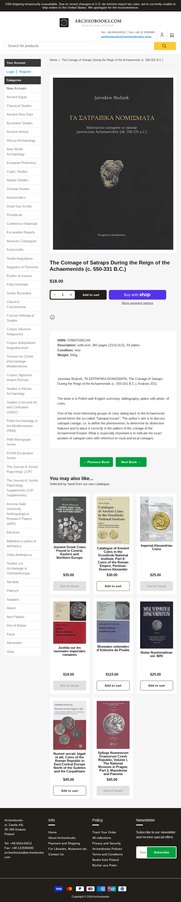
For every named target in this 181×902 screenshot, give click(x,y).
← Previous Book (96, 462)
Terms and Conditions (107, 854)
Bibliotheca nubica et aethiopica (21, 543)
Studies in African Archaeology (19, 391)
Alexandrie (14, 643)
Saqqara (13, 599)
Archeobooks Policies (107, 849)
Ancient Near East (20, 114)
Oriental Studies (18, 189)
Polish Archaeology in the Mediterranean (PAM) (22, 426)
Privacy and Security (106, 843)
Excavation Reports (21, 232)
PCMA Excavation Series (20, 455)
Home (53, 60)
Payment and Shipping (64, 843)
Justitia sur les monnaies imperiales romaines (69, 651)
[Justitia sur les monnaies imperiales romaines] (69, 622)
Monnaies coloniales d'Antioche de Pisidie (113, 648)
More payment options (137, 303)
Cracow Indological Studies (20, 318)
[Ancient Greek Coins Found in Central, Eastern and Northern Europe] (69, 520)
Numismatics (16, 197)
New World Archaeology (16, 151)
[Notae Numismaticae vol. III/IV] (156, 625)
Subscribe (161, 852)
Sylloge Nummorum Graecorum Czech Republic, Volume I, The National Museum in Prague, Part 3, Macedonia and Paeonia (113, 763)
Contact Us (56, 854)
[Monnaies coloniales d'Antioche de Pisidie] (113, 622)
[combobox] (90, 46)
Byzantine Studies (20, 123)
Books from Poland (105, 860)
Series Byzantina (19, 293)
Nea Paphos (16, 617)
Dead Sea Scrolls (19, 206)
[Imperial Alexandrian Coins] (156, 519)
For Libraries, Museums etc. (68, 849)
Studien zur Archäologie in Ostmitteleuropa (18, 568)
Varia (10, 651)
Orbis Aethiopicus (19, 555)
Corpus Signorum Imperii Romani (19, 377)
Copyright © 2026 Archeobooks (90, 896)
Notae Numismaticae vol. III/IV (156, 654)
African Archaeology (21, 140)
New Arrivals (16, 88)
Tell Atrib (13, 582)
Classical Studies (19, 106)
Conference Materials (22, 224)
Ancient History (18, 132)
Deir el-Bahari (16, 625)
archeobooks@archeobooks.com (126, 36)
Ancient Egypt (17, 97)
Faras (11, 634)
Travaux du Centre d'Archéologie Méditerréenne (20, 361)
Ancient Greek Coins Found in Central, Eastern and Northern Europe (70, 552)
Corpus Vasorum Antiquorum (19, 331)
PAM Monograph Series (19, 442)
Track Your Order (104, 832)
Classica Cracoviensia (16, 304)
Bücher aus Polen (104, 865)
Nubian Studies (17, 180)
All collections (101, 838)
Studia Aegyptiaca (19, 258)
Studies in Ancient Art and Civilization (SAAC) (22, 407)
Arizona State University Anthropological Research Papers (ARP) (19, 514)
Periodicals (15, 215)
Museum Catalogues (22, 241)
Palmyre (13, 590)
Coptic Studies (17, 171)
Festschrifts (15, 249)
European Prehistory (21, 163)
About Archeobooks (61, 838)
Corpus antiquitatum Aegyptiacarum (21, 345)
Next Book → (131, 462)
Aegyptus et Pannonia (22, 267)
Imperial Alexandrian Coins (156, 547)
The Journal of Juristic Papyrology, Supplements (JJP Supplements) (22, 487)
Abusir (11, 608)
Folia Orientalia (17, 284)
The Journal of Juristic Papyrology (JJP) (22, 469)
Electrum (13, 532)
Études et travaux (19, 276)
